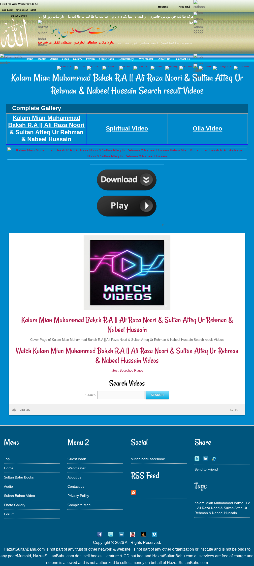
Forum (9, 514)
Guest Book (76, 459)
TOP (237, 409)
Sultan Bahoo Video (19, 496)
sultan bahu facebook (148, 459)
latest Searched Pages (127, 370)
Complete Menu (80, 505)
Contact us (75, 486)
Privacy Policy (78, 496)
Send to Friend (206, 469)
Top (7, 459)
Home (8, 468)
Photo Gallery (14, 505)
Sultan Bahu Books (19, 477)
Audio (8, 486)
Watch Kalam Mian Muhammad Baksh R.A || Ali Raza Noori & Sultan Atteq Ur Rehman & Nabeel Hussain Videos (127, 356)
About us (74, 477)
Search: (91, 395)
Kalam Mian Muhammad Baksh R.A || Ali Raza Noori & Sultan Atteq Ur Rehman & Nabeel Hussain (127, 325)
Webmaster (76, 468)
